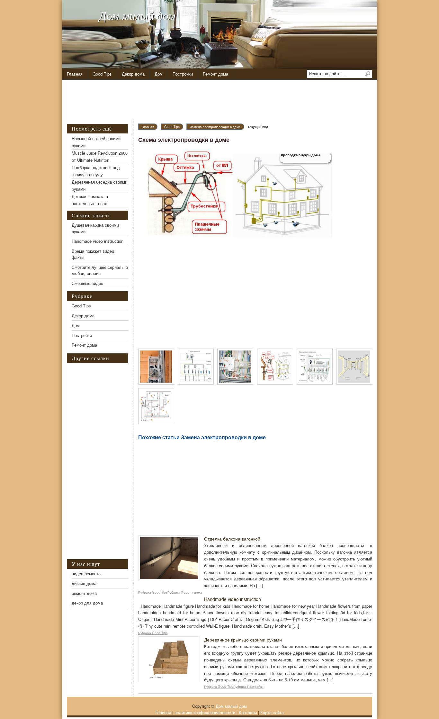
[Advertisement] (224, 99)
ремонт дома (84, 593)
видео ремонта (86, 573)
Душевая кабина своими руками (95, 228)
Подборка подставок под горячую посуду (96, 170)
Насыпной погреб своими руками (96, 142)
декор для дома (87, 603)
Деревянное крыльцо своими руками (243, 639)
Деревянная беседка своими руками (99, 185)
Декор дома (133, 74)
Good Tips (102, 74)
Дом (159, 74)
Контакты (248, 712)
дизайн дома (84, 583)
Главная (75, 74)
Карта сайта (272, 712)
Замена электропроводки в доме (215, 126)
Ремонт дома (215, 74)
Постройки (183, 74)
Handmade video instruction (232, 599)
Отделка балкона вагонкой (232, 538)
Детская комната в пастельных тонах (90, 199)
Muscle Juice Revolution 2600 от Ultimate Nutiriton (100, 156)
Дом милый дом (137, 15)
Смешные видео (87, 283)
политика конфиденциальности (205, 712)
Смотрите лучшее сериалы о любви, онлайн (100, 270)
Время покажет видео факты (93, 254)
